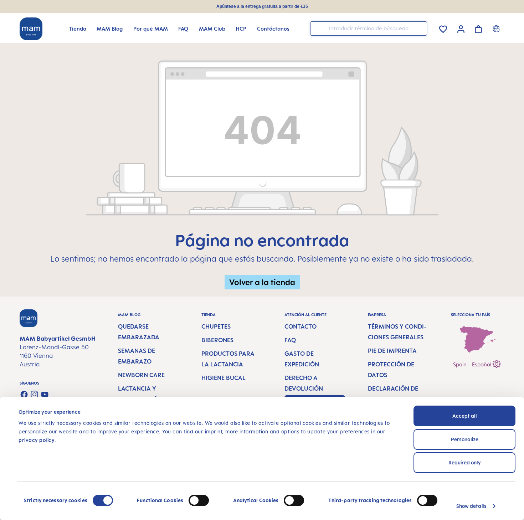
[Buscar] (420, 28)
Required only (464, 462)
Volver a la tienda (262, 282)
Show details (471, 506)
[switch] (199, 500)
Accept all (464, 416)
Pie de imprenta (392, 350)
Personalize (464, 439)
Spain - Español (473, 364)
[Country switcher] (497, 28)
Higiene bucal (223, 377)
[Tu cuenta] (461, 28)
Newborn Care (141, 375)
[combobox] (368, 28)
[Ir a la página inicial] (31, 28)
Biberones (217, 340)
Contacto (300, 326)
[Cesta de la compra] (478, 28)
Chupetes (216, 326)
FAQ (290, 340)
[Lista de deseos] (443, 28)
